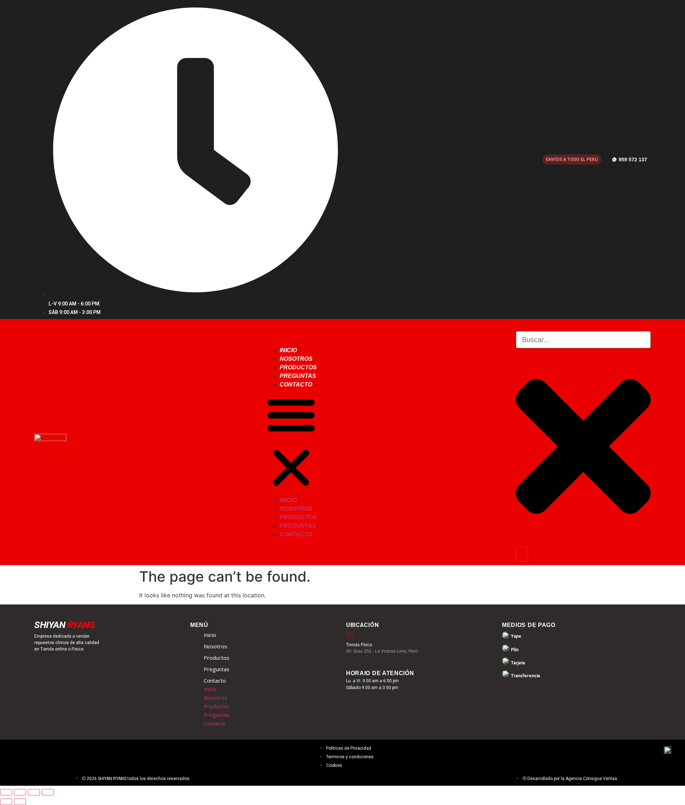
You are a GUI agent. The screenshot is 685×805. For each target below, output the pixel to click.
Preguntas (216, 669)
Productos (216, 657)
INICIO (288, 350)
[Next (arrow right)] (20, 802)
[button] (291, 442)
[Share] (34, 792)
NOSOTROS (296, 359)
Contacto (215, 680)
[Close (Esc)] (48, 792)
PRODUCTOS (298, 367)
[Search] (522, 554)
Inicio (210, 635)
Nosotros (215, 646)
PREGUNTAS (298, 376)
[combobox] (583, 339)
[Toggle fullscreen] (20, 792)
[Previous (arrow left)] (6, 802)
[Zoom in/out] (6, 792)
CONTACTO (296, 384)
